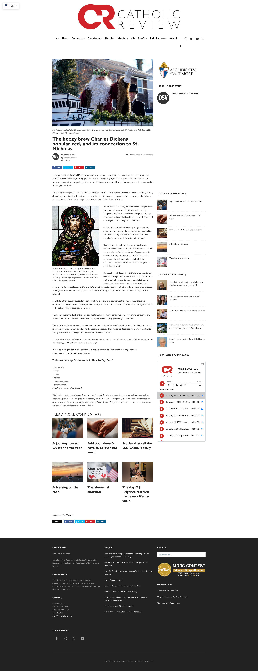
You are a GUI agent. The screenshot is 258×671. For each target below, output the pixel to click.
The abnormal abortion (179, 258)
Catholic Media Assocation (167, 590)
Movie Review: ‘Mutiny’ (114, 580)
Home (56, 38)
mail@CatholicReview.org (62, 616)
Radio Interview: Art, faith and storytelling (187, 310)
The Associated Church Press (168, 603)
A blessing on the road (178, 244)
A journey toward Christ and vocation (185, 201)
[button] (203, 39)
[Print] (53, 521)
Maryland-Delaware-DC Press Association (173, 597)
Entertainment (94, 38)
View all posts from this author (185, 93)
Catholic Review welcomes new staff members (123, 586)
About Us (109, 38)
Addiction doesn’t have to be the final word (102, 447)
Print (56, 522)
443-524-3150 (57, 613)
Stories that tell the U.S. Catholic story (185, 229)
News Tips (142, 38)
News (65, 38)
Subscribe (173, 38)
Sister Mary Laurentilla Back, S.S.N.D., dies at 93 (123, 612)
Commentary (78, 38)
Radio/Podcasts (157, 38)
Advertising (122, 38)
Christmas (138, 154)
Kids (133, 38)
